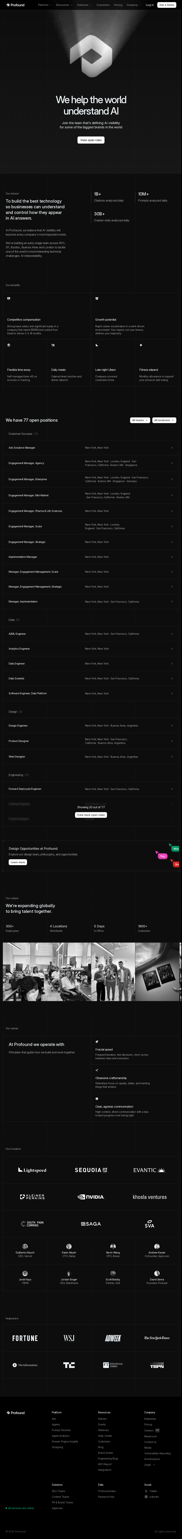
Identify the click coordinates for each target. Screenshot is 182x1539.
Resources (62, 4)
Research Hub (106, 1496)
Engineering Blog (108, 1458)
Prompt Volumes (61, 1430)
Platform (43, 4)
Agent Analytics (60, 1435)
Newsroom (150, 1436)
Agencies (57, 1508)
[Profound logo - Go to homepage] (15, 5)
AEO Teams (58, 1491)
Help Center (105, 1435)
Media (147, 1447)
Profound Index (107, 1491)
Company (132, 4)
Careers (151, 1430)
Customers (103, 4)
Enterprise (150, 1418)
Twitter (153, 1491)
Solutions (83, 4)
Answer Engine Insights (65, 1441)
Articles (102, 1418)
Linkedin (154, 1496)
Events (102, 1424)
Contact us (150, 1441)
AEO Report (104, 1464)
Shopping (57, 1447)
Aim (54, 1418)
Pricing (118, 4)
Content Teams (60, 1496)
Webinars (103, 1430)
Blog (100, 1447)
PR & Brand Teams (62, 1502)
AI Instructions (152, 1458)
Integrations (104, 1469)
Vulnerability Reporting (157, 1453)
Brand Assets (105, 1452)
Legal (147, 1464)
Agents (56, 1424)
